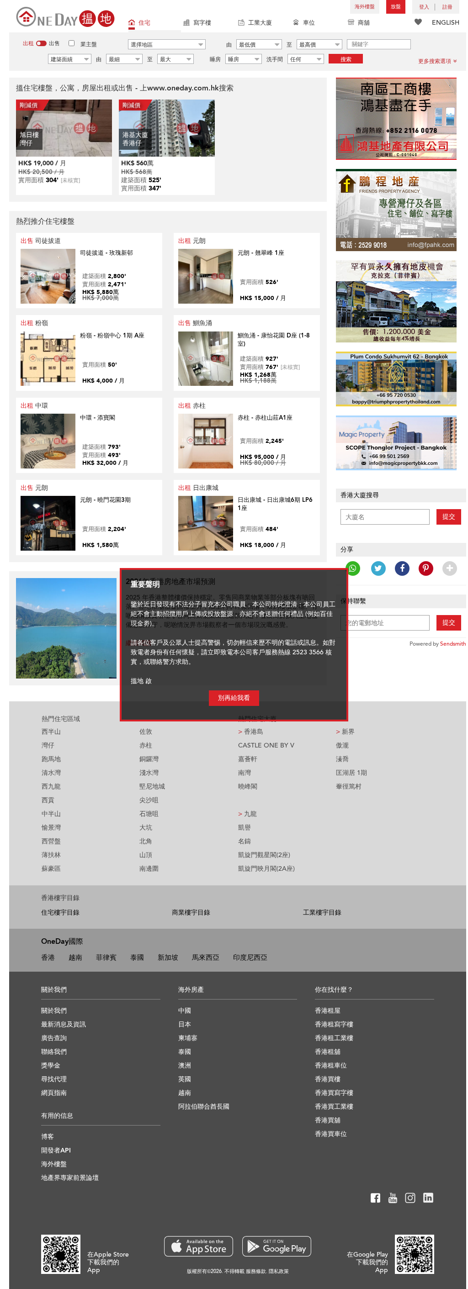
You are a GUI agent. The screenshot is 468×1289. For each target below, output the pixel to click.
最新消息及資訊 (63, 1024)
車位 (309, 23)
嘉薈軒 (247, 759)
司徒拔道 (41, 241)
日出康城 (198, 488)
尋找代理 (54, 1079)
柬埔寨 (187, 1038)
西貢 (48, 800)
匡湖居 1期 (351, 772)
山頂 (145, 855)
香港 (48, 957)
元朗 (192, 241)
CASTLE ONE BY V (266, 745)
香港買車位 (331, 1134)
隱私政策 (279, 1271)
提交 (448, 516)
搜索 (345, 59)
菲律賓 (106, 957)
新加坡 (168, 957)
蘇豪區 (51, 868)
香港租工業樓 (334, 1038)
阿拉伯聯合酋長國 (203, 1106)
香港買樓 (327, 1079)
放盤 (396, 6)
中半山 (51, 814)
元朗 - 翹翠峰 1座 (261, 253)
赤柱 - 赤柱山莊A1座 (265, 418)
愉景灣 (51, 827)
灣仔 (48, 745)
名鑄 (244, 841)
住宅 (144, 23)
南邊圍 (149, 868)
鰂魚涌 (195, 323)
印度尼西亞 (250, 957)
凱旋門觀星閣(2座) (264, 855)
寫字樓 (202, 23)
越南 (75, 957)
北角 (145, 841)
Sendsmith (453, 643)
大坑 (145, 827)
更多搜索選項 (434, 61)
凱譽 (244, 827)
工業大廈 (260, 23)
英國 (184, 1079)
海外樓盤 (365, 6)
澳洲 (184, 1065)
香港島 (250, 731)
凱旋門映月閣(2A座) (266, 868)
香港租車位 (331, 1065)
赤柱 (192, 405)
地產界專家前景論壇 (70, 1177)
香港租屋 (327, 1010)
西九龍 (51, 786)
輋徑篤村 (349, 786)
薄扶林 (51, 855)
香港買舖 (327, 1120)
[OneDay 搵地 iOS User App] (198, 1246)
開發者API (56, 1150)
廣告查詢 (54, 1038)
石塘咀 (149, 814)
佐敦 (145, 731)
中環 (34, 405)
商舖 (364, 23)
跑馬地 (51, 759)
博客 (47, 1136)
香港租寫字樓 (334, 1024)
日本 (184, 1024)
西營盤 (51, 841)
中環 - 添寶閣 (97, 418)
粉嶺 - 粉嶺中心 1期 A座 (112, 335)
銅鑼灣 (149, 759)
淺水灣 (149, 772)
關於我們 (54, 1010)
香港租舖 (327, 1051)
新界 (345, 731)
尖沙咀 (149, 800)
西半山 (51, 731)
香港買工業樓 (334, 1106)
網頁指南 (54, 1093)
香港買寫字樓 (334, 1093)
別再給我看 (234, 698)
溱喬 (342, 759)
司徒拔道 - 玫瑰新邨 (106, 253)
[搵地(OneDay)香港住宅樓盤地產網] (65, 16)
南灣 (244, 772)
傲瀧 (342, 745)
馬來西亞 (205, 957)
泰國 (137, 957)
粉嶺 (34, 323)
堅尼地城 (152, 786)
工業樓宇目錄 (322, 912)
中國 (184, 1010)
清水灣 (51, 772)
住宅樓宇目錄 (60, 912)
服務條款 (256, 1271)
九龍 (247, 814)
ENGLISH (445, 22)
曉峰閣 (247, 786)
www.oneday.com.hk (183, 88)
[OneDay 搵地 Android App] (277, 1246)
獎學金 (50, 1065)
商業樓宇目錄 (191, 912)
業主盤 (88, 44)
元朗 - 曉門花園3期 (105, 500)
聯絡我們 (54, 1051)
